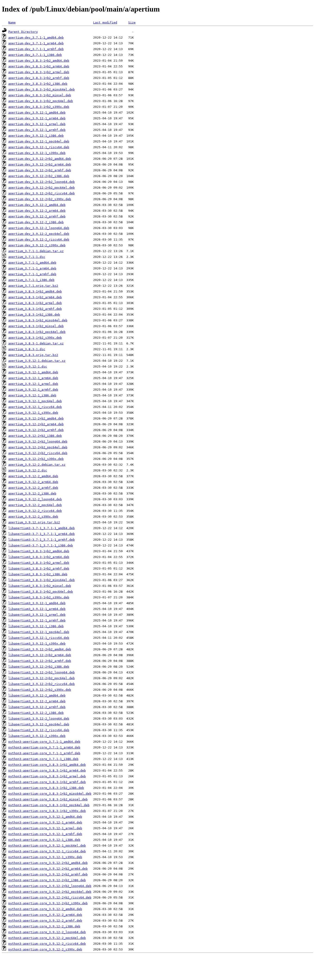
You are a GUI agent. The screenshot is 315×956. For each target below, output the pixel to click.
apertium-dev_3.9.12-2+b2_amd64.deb (39, 158)
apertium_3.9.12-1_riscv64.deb (35, 407)
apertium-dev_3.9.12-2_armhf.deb (36, 216)
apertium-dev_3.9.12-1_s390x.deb (36, 153)
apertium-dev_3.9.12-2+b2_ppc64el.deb (41, 187)
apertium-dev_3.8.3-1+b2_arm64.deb (38, 66)
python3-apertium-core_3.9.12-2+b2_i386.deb (47, 880)
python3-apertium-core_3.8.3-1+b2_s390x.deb (47, 811)
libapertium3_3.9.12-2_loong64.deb (38, 718)
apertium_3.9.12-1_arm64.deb (33, 378)
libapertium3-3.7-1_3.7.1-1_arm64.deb (41, 534)
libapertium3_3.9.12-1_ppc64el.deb (38, 632)
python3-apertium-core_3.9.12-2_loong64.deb (47, 932)
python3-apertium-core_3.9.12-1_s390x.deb (45, 857)
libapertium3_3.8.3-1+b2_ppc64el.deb (40, 591)
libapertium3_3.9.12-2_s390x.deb (36, 736)
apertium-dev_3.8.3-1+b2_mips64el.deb (41, 89)
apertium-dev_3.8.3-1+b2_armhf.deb (38, 78)
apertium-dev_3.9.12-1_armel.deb (36, 124)
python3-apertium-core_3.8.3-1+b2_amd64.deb (47, 764)
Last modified (105, 22)
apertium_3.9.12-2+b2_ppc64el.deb (37, 447)
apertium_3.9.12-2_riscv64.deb (35, 511)
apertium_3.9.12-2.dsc (27, 470)
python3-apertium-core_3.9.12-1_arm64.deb (45, 822)
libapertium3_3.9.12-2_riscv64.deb (38, 730)
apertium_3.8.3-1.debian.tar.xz (36, 343)
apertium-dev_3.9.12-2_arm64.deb (36, 210)
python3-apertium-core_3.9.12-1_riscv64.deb (47, 851)
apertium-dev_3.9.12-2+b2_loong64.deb (41, 182)
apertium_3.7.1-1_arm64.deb (32, 268)
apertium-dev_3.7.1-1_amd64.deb (36, 37)
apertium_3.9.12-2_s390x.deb (33, 516)
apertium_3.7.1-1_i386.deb (31, 280)
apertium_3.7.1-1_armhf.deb (32, 274)
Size (132, 22)
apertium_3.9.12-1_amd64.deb (33, 372)
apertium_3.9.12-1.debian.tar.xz (36, 360)
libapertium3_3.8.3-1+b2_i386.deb (37, 574)
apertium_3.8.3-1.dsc (26, 349)
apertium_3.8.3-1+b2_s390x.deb (35, 337)
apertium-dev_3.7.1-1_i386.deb (35, 55)
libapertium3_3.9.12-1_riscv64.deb (38, 637)
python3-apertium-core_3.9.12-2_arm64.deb (45, 915)
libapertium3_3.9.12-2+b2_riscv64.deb (41, 684)
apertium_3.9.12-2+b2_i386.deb (35, 435)
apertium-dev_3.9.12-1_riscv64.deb (38, 147)
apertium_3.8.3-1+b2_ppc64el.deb (36, 332)
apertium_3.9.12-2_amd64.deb (33, 476)
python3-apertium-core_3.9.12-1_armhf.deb (45, 834)
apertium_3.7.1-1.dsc (26, 257)
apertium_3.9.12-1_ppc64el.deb (35, 401)
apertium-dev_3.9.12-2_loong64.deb (38, 228)
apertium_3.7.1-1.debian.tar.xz (36, 251)
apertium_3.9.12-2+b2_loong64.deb (37, 441)
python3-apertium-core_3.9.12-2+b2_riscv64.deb (49, 897)
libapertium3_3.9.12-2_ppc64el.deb (38, 724)
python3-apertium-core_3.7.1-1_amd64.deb (44, 741)
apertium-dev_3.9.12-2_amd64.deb (36, 205)
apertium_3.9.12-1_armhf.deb (33, 389)
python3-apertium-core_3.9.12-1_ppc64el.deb (47, 845)
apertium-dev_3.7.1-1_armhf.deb (36, 49)
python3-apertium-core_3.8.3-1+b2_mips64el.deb (49, 793)
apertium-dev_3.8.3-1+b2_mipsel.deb (39, 95)
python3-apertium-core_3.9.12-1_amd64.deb (45, 816)
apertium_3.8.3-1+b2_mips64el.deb (37, 320)
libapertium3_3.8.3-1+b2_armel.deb (38, 562)
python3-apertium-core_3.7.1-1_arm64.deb (44, 747)
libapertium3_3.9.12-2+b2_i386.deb (38, 666)
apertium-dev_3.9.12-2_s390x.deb (36, 245)
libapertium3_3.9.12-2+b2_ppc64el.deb (41, 678)
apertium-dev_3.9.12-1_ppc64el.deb (38, 141)
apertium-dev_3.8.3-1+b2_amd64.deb (38, 60)
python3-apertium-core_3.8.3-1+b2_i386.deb (46, 788)
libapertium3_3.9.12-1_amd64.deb (36, 603)
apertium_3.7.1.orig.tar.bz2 (33, 285)
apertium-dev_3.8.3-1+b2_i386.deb (37, 83)
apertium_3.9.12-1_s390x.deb (33, 412)
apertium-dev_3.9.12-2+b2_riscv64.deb (41, 193)
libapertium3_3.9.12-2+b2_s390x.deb (39, 689)
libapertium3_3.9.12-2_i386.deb (36, 713)
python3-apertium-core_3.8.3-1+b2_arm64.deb (47, 770)
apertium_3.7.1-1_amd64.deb (32, 262)
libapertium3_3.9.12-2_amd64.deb (36, 695)
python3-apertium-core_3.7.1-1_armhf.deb (44, 753)
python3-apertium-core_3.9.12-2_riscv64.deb (47, 943)
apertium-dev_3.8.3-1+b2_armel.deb (38, 72)
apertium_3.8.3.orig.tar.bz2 (33, 355)
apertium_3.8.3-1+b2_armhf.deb (35, 309)
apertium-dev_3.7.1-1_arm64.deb (36, 43)
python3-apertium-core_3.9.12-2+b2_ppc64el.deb (49, 891)
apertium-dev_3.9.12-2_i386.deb (36, 222)
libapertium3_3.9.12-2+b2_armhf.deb (39, 661)
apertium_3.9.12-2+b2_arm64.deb (36, 424)
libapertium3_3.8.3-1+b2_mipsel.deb (39, 586)
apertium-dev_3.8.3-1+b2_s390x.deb (38, 107)
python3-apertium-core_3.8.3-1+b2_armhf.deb (47, 782)
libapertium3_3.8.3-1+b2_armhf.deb (38, 568)
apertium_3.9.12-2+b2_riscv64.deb (37, 453)
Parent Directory (23, 31)
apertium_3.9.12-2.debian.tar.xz (36, 464)
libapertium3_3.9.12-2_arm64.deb (36, 701)
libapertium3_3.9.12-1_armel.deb (36, 614)
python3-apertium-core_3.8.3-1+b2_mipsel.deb (48, 799)
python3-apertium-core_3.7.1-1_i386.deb (43, 759)
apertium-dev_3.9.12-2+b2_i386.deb (38, 176)
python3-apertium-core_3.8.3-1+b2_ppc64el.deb (48, 805)
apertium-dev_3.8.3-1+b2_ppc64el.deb (40, 101)
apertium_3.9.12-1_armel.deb (33, 384)
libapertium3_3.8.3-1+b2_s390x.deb (38, 597)
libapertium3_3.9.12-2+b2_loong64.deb (41, 672)
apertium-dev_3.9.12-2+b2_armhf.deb (39, 170)
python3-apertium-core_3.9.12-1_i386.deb (44, 839)
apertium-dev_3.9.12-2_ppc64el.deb (38, 233)
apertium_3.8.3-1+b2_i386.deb (34, 314)
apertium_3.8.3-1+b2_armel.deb (35, 303)
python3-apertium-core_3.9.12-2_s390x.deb (45, 949)
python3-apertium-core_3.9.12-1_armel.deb (45, 828)
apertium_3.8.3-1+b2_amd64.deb (35, 291)
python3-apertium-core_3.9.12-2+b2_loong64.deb (49, 886)
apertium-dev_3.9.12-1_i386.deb (36, 135)
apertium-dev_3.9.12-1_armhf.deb (36, 130)
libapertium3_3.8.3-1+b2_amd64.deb (38, 551)
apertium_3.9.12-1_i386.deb (32, 395)
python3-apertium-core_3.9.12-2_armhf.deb (45, 920)
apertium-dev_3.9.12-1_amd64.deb (36, 112)
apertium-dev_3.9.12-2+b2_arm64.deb (39, 164)
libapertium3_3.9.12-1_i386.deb (36, 626)
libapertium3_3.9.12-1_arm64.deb (36, 609)
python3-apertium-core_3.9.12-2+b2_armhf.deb (48, 874)
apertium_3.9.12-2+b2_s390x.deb (36, 459)
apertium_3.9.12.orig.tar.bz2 (34, 522)
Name (12, 22)
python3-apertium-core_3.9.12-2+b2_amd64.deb (48, 863)
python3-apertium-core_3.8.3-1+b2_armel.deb (47, 776)
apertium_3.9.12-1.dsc (27, 366)
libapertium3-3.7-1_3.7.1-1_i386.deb (40, 545)
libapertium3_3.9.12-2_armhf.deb (36, 707)
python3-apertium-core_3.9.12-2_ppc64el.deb (47, 938)
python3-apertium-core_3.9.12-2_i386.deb (44, 926)
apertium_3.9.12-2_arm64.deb (33, 482)
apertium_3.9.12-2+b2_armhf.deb (36, 430)
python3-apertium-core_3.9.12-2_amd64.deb (45, 909)
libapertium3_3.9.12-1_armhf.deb (36, 620)
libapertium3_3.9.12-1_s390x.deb (36, 643)
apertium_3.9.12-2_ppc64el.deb (35, 505)
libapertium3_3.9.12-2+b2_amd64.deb (39, 649)
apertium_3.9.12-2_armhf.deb (33, 487)
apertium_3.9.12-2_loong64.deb (35, 499)
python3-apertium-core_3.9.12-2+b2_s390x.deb (48, 903)
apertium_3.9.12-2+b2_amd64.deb (36, 418)
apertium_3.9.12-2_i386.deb (32, 493)
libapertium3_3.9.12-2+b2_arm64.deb (39, 655)
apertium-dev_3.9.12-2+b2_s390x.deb (39, 199)
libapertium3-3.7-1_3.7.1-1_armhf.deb (41, 539)
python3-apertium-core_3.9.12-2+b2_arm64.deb (48, 868)
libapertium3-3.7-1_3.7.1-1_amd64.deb (41, 528)
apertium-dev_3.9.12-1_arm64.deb (36, 118)
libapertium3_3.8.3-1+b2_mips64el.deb (41, 580)
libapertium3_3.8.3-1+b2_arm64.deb (38, 557)
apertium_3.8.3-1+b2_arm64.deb (35, 297)
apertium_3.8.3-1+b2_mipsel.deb (36, 326)
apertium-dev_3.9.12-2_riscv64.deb (38, 239)
